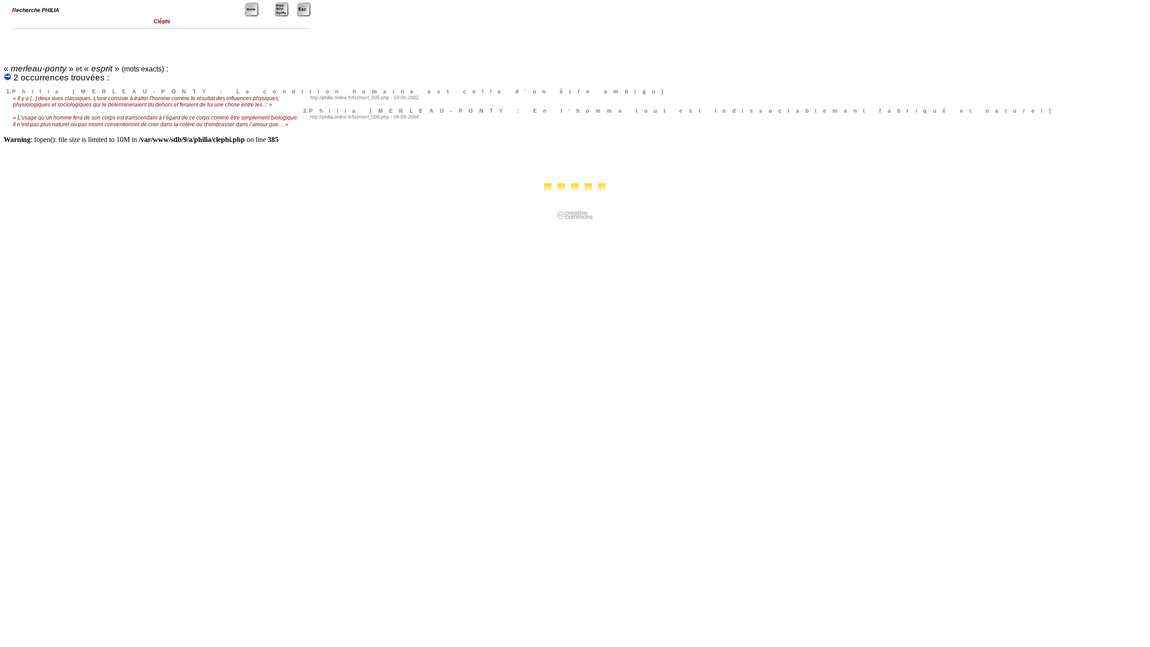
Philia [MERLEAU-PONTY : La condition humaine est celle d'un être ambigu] (341, 92)
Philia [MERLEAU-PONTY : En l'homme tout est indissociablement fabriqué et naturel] (683, 111)
